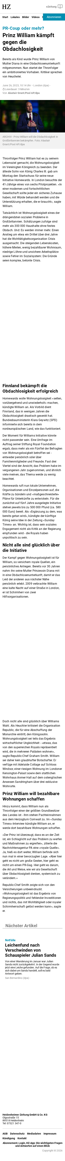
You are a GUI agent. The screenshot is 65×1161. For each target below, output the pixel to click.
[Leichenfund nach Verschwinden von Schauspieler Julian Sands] (32, 932)
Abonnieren (54, 17)
